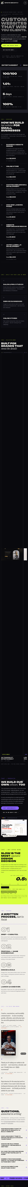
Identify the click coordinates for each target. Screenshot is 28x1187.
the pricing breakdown (10, 1121)
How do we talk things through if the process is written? (11, 1145)
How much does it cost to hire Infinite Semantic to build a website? (11, 1130)
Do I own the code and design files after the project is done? (12, 1153)
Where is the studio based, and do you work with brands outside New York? (12, 1160)
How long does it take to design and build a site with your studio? (12, 1138)
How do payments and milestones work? (9, 1167)
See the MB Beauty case (10, 812)
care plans (10, 1123)
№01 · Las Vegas (6, 760)
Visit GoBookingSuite (10, 808)
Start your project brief (11, 45)
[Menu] (25, 2)
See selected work (9, 50)
